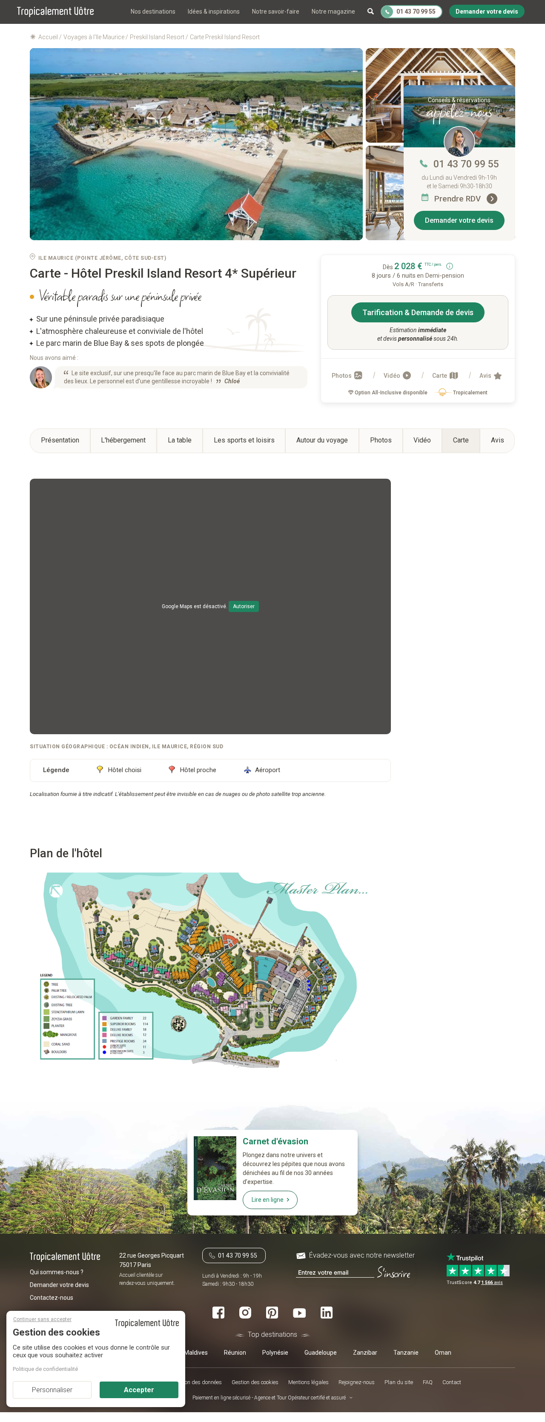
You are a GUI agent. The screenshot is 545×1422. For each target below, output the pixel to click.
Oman (443, 1352)
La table (180, 440)
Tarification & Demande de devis (417, 312)
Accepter (139, 1390)
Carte (440, 375)
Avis (486, 375)
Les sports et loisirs (244, 440)
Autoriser (244, 606)
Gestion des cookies (255, 1382)
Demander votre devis (459, 220)
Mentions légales (308, 1382)
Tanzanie (406, 1352)
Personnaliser (52, 1390)
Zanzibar (365, 1352)
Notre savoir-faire (275, 11)
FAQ (428, 1382)
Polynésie (275, 1352)
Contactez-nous (51, 1297)
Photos (342, 375)
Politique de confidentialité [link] (45, 1369)
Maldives (196, 1352)
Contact (451, 1382)
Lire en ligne (268, 1199)
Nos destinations (153, 11)
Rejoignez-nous (356, 1382)
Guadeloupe (320, 1352)
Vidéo (393, 375)
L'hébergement (123, 440)
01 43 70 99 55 (466, 164)
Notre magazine (333, 11)
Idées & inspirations (214, 11)
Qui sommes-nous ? (56, 1271)
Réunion (235, 1352)
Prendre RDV (458, 199)
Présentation (60, 440)
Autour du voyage (322, 440)
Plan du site (398, 1382)
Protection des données (194, 1382)
